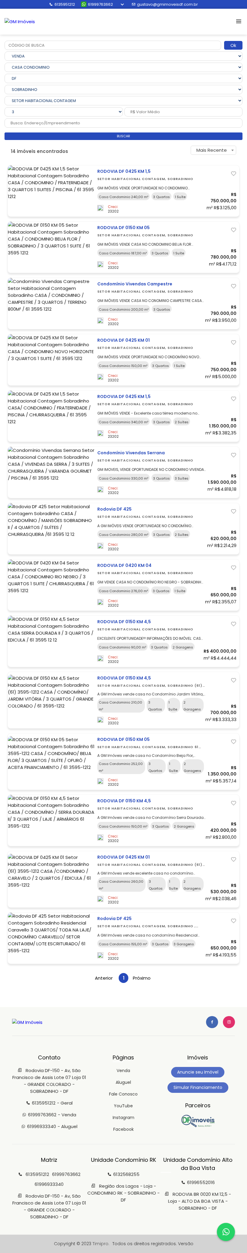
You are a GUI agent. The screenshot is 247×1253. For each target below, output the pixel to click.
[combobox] (213, 150)
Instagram (123, 1118)
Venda (123, 1071)
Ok (233, 45)
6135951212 (65, 4)
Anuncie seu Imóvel (197, 1072)
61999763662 (100, 4)
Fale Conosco (123, 1094)
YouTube (123, 1106)
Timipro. (100, 1244)
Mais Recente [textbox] (211, 150)
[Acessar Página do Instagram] (229, 1022)
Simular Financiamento (198, 1087)
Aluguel (123, 1082)
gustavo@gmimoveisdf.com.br (167, 4)
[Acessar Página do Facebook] (212, 1022)
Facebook (123, 1129)
